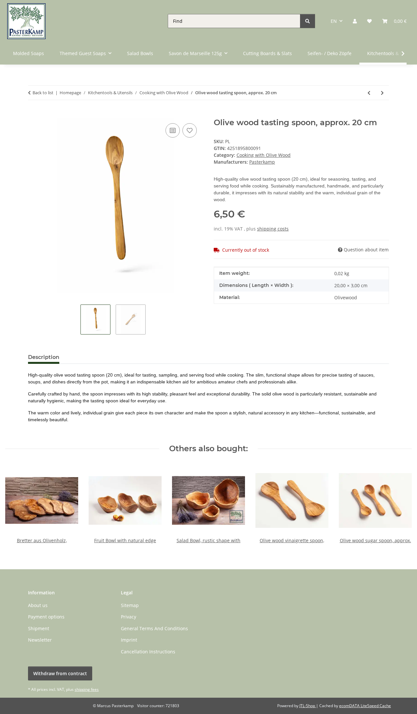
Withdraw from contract (60, 673)
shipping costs (273, 229)
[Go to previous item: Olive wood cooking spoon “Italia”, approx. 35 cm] (369, 93)
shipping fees (87, 689)
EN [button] (334, 21)
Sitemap (130, 605)
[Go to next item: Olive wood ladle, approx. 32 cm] (382, 93)
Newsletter (40, 640)
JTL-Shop (307, 705)
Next (401, 503)
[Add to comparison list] (172, 130)
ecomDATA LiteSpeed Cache (365, 705)
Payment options (46, 617)
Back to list (43, 93)
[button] (355, 21)
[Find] (307, 21)
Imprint (129, 640)
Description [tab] (43, 357)
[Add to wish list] (189, 130)
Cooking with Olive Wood (264, 155)
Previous (16, 503)
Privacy (128, 617)
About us (38, 605)
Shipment (38, 628)
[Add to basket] (33, 114)
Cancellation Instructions (148, 651)
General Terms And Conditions (154, 628)
